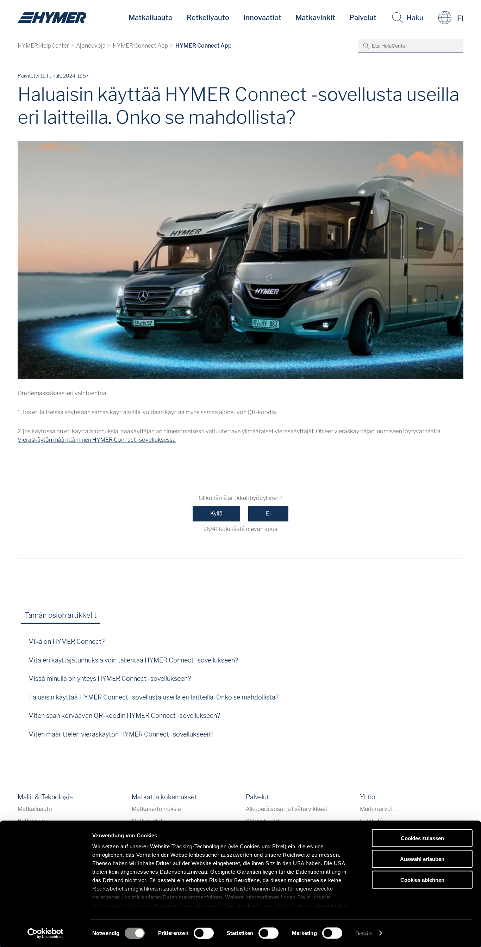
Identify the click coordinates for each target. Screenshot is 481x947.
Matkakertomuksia (156, 809)
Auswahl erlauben (422, 859)
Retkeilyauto (208, 17)
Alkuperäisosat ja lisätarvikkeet (286, 809)
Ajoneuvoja (91, 45)
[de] (52, 17)
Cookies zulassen (422, 838)
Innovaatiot (262, 17)
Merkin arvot (376, 809)
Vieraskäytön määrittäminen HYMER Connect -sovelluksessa (97, 439)
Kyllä (216, 513)
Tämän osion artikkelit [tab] (61, 615)
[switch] (204, 933)
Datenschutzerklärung (121, 906)
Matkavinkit (315, 17)
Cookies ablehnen (422, 879)
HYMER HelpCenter (43, 45)
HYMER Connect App (140, 45)
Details (364, 933)
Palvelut (362, 17)
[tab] (111, 617)
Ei (268, 513)
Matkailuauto (151, 17)
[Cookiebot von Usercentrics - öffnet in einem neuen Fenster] (45, 933)
